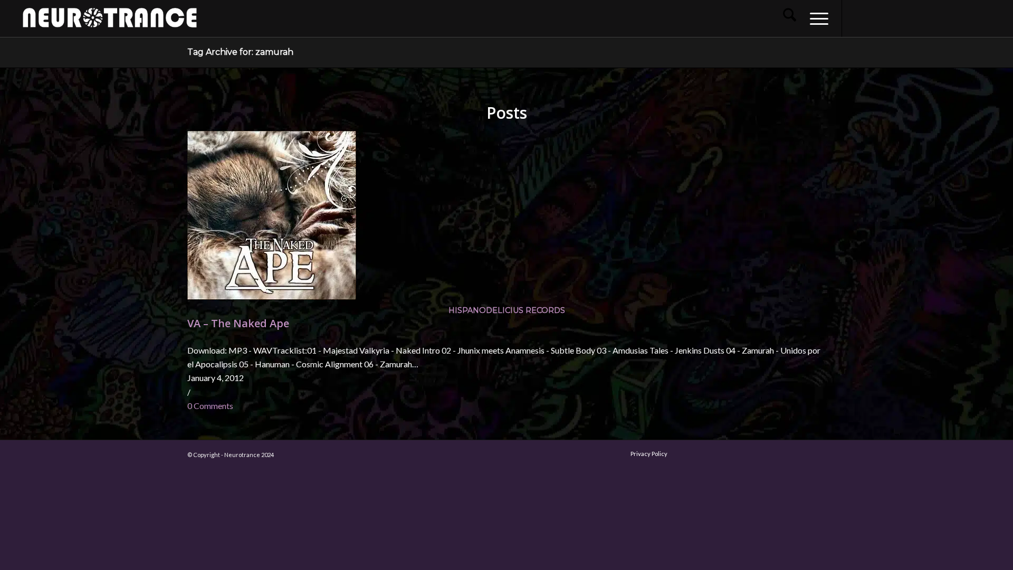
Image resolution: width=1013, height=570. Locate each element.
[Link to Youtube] (890, 18)
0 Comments (210, 406)
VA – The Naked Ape (238, 323)
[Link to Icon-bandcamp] (985, 18)
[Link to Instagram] (874, 18)
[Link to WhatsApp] (953, 18)
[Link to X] (906, 18)
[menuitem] (789, 18)
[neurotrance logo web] (109, 23)
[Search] (789, 18)
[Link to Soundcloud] (922, 18)
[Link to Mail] (937, 18)
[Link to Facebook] (858, 18)
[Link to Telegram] (969, 18)
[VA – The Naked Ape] (271, 296)
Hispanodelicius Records (506, 310)
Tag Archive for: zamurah (240, 52)
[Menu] (815, 18)
